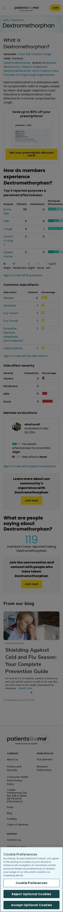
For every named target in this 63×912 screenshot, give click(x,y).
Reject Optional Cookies (31, 894)
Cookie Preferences (31, 883)
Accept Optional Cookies (31, 905)
